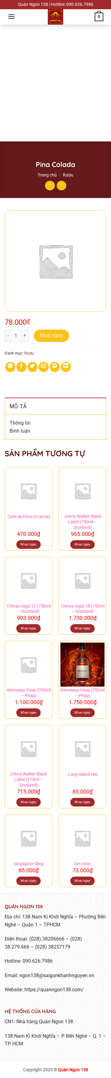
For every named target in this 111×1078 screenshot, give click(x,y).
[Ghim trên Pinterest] (55, 367)
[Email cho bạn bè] (44, 367)
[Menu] (11, 16)
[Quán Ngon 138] (55, 17)
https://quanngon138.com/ (54, 990)
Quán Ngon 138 (73, 1069)
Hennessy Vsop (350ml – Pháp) (28, 693)
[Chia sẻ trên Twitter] (32, 367)
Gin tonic (82, 863)
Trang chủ (47, 174)
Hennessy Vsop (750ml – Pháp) (82, 693)
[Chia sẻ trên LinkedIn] (66, 367)
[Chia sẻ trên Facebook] (21, 367)
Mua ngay (51, 335)
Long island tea (82, 774)
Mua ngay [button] (28, 544)
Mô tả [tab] (18, 406)
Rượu (68, 174)
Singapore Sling (28, 863)
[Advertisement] (55, 83)
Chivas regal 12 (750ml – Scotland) (29, 609)
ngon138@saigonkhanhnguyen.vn (56, 975)
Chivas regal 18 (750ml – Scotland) (83, 609)
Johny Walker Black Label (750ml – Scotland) (82, 521)
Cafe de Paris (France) (28, 516)
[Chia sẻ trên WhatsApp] (10, 367)
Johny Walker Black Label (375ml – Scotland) (28, 779)
